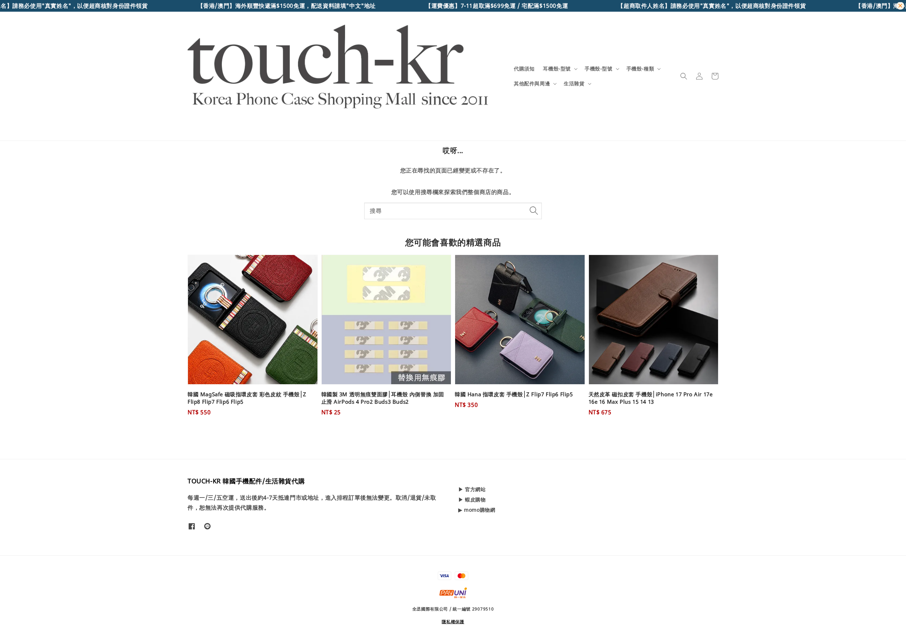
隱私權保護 (453, 622)
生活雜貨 (574, 83)
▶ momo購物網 (476, 509)
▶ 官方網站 (472, 489)
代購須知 (524, 68)
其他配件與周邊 (532, 83)
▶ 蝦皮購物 (472, 499)
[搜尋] (533, 210)
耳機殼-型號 (557, 69)
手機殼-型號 (599, 69)
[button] (684, 76)
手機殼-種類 (640, 69)
